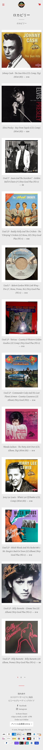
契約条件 (21, 693)
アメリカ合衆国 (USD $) (20, 724)
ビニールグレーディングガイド (21, 700)
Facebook (22, 705)
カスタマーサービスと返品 (21, 697)
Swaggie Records (24, 729)
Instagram (22, 709)
